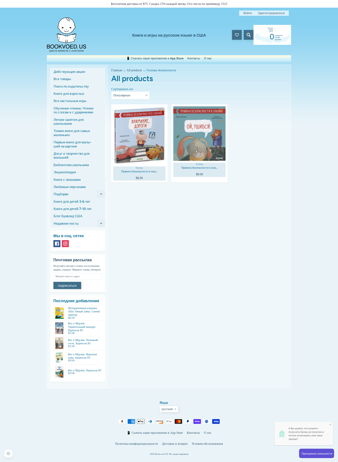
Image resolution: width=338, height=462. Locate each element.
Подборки (79, 195)
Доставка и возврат (175, 443)
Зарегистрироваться (271, 13)
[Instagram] (65, 243)
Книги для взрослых (69, 94)
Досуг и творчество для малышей (72, 155)
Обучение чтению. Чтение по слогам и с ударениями (73, 110)
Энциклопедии (65, 172)
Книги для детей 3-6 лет (72, 201)
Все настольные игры (70, 101)
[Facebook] (56, 243)
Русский (167, 409)
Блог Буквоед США (68, 216)
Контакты (193, 58)
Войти (247, 13)
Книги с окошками (67, 180)
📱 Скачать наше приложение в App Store (154, 58)
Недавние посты (79, 224)
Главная (116, 70)
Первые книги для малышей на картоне (72, 144)
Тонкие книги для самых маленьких (72, 133)
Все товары (62, 79)
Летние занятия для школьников (69, 122)
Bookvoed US (161, 454)
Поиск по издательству (71, 86)
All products (134, 70)
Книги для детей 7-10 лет (73, 209)
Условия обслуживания (207, 443)
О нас (208, 58)
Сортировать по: (122, 89)
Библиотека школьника (71, 165)
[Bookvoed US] (66, 34)
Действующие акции (69, 72)
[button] (136, 113)
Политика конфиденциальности (136, 443)
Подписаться (67, 286)
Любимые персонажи (70, 187)
